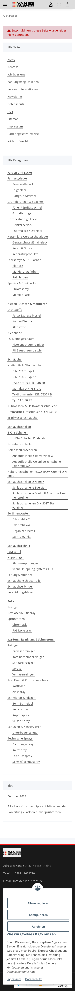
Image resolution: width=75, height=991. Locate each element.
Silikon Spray (21, 721)
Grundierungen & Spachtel (26, 202)
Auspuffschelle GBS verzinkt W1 (33, 456)
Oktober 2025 (17, 796)
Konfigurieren (38, 915)
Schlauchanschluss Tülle (24, 581)
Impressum (14, 979)
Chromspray (20, 289)
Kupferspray (20, 715)
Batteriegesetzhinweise (23, 134)
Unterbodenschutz (24, 732)
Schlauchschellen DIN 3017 (26, 482)
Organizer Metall (23, 531)
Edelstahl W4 (21, 525)
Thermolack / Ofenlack (27, 231)
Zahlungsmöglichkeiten (23, 82)
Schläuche (14, 359)
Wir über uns (16, 74)
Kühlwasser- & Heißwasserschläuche (32, 406)
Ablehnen (38, 926)
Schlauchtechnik (19, 546)
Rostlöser (18, 686)
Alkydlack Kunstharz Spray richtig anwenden (37, 806)
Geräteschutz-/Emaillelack (29, 242)
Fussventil (14, 551)
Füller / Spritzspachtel (27, 207)
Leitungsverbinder (20, 575)
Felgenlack (19, 190)
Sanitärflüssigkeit (23, 663)
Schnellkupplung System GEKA (32, 569)
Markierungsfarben (25, 271)
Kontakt (13, 67)
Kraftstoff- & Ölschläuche (24, 365)
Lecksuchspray (22, 756)
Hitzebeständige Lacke (23, 219)
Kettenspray (20, 709)
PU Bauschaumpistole (27, 350)
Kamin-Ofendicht (23, 321)
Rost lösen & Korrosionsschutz (28, 680)
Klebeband (15, 333)
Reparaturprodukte (25, 254)
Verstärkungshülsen (21, 592)
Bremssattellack (23, 184)
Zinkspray (18, 692)
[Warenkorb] (67, 4)
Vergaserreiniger (23, 674)
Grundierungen (22, 213)
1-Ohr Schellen (18, 432)
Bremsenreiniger (23, 651)
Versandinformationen (23, 89)
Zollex (12, 601)
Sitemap (13, 119)
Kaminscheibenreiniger (28, 657)
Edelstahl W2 (21, 519)
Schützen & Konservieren (24, 727)
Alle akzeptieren (38, 903)
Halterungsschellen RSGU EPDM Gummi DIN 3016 (37, 474)
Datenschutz (33, 979)
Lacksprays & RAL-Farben (24, 260)
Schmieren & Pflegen (21, 698)
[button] (51, 4)
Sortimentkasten (19, 513)
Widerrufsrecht (18, 141)
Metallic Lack (21, 295)
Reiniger (13, 607)
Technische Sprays (20, 738)
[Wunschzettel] (59, 4)
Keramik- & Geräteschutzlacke (28, 236)
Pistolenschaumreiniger (28, 344)
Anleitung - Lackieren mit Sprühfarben (35, 812)
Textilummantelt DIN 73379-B (32, 394)
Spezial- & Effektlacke (22, 283)
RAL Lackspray (21, 630)
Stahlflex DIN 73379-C (26, 388)
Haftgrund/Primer (24, 196)
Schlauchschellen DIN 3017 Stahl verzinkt (34, 505)
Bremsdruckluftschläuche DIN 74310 (32, 412)
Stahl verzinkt (21, 537)
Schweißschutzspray (26, 762)
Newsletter (15, 97)
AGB (10, 111)
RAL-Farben (20, 277)
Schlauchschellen (19, 427)
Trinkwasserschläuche (22, 418)
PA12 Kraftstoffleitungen (28, 383)
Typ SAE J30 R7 (22, 400)
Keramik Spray (22, 248)
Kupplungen (16, 557)
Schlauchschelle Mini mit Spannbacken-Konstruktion (39, 495)
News (11, 59)
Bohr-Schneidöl (22, 703)
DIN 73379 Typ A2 (24, 377)
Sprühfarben (16, 619)
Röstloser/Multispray (21, 613)
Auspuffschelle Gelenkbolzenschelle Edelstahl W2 (36, 464)
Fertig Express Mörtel (26, 315)
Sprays (16, 668)
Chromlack (19, 624)
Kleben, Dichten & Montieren (27, 304)
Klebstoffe (19, 327)
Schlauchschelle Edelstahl (29, 487)
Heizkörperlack (22, 225)
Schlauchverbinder (20, 586)
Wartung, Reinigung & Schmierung (31, 639)
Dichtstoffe (15, 310)
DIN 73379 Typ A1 (24, 371)
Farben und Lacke (20, 172)
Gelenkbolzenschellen (22, 450)
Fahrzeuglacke (17, 178)
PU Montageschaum (21, 339)
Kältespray (19, 750)
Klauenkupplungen (25, 563)
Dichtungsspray (22, 744)
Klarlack (17, 266)
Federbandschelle (20, 444)
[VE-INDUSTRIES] (22, 4)
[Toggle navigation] (5, 2)
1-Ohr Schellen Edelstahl (29, 438)
